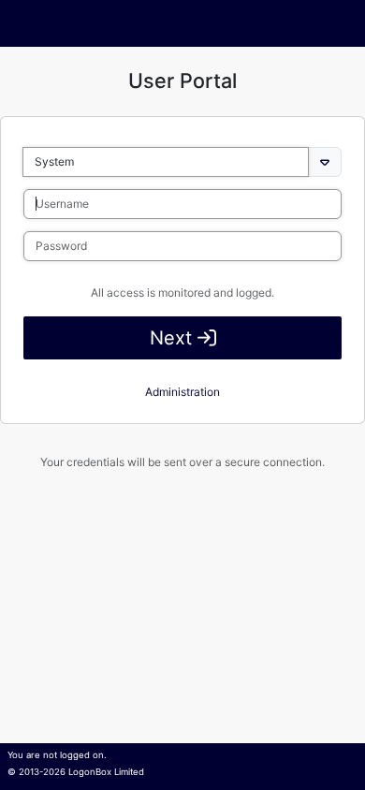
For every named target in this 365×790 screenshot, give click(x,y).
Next (173, 338)
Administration (182, 392)
